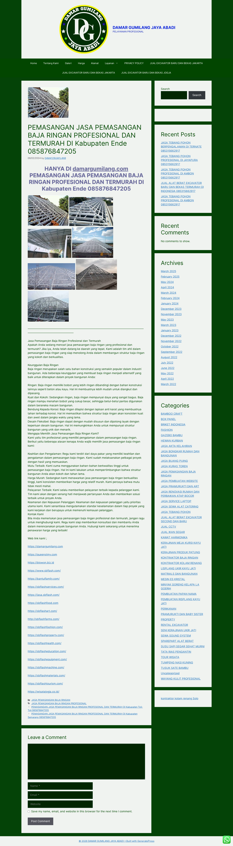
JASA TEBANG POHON (176, 512)
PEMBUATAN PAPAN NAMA (179, 593)
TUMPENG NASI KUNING (177, 662)
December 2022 (171, 335)
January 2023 (169, 330)
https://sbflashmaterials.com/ (46, 675)
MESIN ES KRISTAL (173, 579)
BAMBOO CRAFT (171, 413)
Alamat (95, 63)
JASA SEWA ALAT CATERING (179, 506)
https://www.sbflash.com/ (44, 570)
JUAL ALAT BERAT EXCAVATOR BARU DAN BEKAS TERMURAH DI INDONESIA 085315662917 (182, 187)
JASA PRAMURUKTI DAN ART (180, 486)
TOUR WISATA (170, 657)
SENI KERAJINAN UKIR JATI (178, 630)
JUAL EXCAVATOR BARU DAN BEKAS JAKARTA (176, 63)
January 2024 (169, 303)
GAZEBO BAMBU (172, 435)
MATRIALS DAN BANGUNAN (179, 573)
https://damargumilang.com (45, 546)
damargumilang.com (100, 168)
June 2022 (167, 368)
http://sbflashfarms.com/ (43, 619)
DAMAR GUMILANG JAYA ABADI (144, 27)
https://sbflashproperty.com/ (46, 635)
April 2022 (167, 378)
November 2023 (171, 314)
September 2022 (171, 351)
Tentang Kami (51, 63)
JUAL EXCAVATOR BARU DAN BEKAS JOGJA (146, 72)
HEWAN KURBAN (172, 440)
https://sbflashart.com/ (42, 611)
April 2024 (167, 287)
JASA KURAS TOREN (174, 466)
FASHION (167, 429)
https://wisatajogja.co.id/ (43, 691)
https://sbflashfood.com (43, 602)
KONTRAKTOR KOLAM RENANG (181, 563)
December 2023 (171, 308)
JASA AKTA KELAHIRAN (176, 446)
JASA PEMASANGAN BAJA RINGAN (50, 700)
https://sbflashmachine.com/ (46, 667)
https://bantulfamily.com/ (44, 578)
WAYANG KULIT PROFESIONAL (181, 678)
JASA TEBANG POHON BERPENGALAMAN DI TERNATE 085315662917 (181, 146)
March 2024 (168, 292)
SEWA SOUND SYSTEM (176, 635)
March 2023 (168, 325)
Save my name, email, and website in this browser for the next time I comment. (81, 811)
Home (33, 63)
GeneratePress (145, 841)
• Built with (108, 841)
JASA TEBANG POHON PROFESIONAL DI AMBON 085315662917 (177, 173)
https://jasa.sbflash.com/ (43, 594)
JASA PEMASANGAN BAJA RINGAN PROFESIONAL (59, 703)
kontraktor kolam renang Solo (179, 698)
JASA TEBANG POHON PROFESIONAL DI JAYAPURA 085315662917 (179, 160)
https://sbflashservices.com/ (46, 586)
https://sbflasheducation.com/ (47, 651)
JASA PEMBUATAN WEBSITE (179, 481)
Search (165, 88)
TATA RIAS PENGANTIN (176, 651)
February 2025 (170, 276)
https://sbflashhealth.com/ (44, 643)
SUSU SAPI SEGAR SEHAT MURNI (182, 646)
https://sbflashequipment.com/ (47, 659)
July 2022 (167, 362)
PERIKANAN (168, 608)
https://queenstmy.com (42, 554)
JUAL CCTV (168, 526)
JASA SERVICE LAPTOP (176, 501)
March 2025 (168, 271)
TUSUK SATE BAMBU (174, 667)
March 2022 (168, 384)
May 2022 (167, 373)
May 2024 (167, 282)
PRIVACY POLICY (134, 63)
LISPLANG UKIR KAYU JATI (178, 568)
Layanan (109, 63)
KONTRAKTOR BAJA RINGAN (179, 557)
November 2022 (171, 341)
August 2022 (169, 357)
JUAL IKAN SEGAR (173, 532)
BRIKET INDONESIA (173, 424)
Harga (81, 63)
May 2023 (167, 319)
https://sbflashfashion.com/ (45, 627)
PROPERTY (168, 619)
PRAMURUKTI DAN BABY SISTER (182, 614)
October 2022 (169, 346)
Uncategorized (170, 673)
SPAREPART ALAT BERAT (177, 641)
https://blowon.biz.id (41, 562)
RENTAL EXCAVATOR (174, 624)
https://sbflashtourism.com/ (45, 683)
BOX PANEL (168, 419)
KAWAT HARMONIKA (174, 537)
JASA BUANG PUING (174, 460)
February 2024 (170, 298)
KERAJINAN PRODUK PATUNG (180, 552)
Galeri (68, 63)
